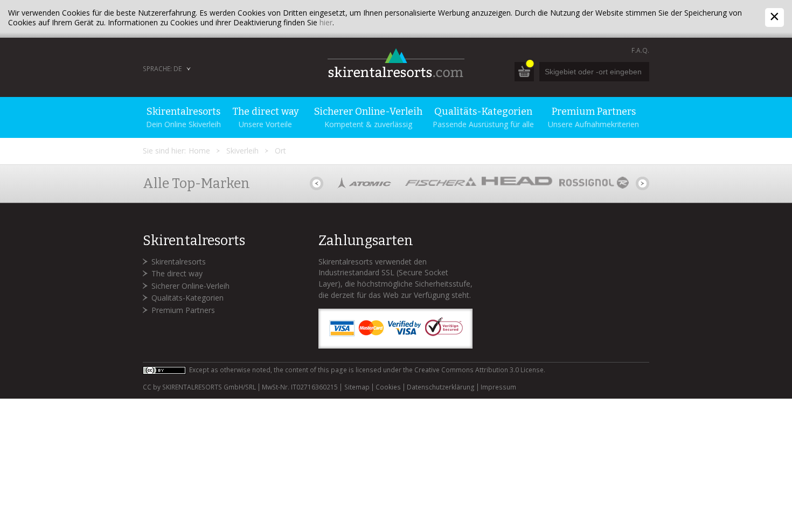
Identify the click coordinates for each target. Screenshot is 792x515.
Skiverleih (242, 150)
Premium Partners (183, 310)
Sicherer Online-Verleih (190, 286)
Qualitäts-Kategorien (187, 298)
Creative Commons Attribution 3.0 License (479, 369)
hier (325, 22)
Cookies (388, 387)
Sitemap (356, 387)
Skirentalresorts (178, 261)
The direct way (177, 273)
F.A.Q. (640, 50)
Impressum (498, 387)
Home (199, 150)
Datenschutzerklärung (441, 387)
